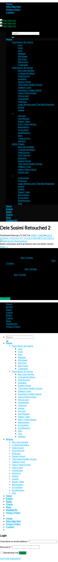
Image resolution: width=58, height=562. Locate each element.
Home (9, 3)
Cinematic (23, 64)
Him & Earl (23, 95)
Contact (10, 12)
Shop (8, 217)
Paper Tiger (24, 121)
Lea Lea (21, 115)
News (9, 206)
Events (9, 208)
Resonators (23, 126)
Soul (20, 50)
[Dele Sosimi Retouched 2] (14, 240)
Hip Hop (22, 59)
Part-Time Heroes (27, 124)
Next (4, 246)
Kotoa (21, 107)
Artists (9, 306)
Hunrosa (22, 101)
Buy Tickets (27, 257)
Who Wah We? (13, 6)
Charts (9, 214)
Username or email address (14, 541)
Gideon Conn (24, 87)
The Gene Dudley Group (30, 84)
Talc (20, 433)
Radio (9, 211)
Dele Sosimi (24, 76)
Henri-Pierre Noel (27, 93)
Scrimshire (23, 129)
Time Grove (24, 138)
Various (22, 141)
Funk (20, 47)
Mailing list (11, 220)
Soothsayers (24, 132)
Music (9, 39)
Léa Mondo (23, 118)
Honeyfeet (23, 98)
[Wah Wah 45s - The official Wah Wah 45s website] (8, 23)
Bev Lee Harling (26, 70)
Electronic (23, 61)
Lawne (21, 110)
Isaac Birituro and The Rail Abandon (36, 104)
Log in (22, 553)
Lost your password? (10, 558)
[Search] (13, 37)
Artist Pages (18, 143)
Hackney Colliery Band (29, 90)
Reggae (22, 53)
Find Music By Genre (22, 42)
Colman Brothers (26, 73)
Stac (20, 135)
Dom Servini (24, 155)
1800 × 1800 (37, 235)
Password (6, 546)
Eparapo (22, 78)
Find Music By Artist (22, 67)
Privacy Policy (13, 9)
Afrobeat (22, 56)
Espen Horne (24, 81)
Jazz (20, 44)
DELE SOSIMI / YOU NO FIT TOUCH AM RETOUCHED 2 (27, 236)
